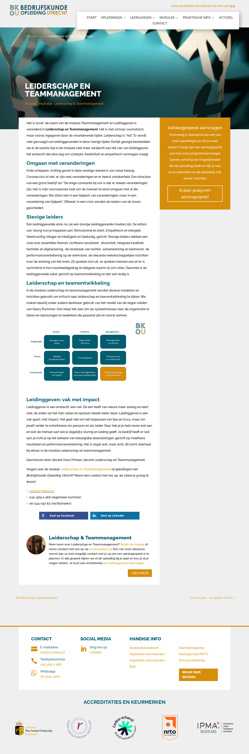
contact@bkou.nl (41, 491)
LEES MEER (140, 573)
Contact (160, 23)
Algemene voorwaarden (147, 654)
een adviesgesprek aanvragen (123, 563)
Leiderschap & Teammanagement (78, 103)
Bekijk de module (133, 544)
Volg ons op (98, 647)
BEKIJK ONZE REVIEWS (191, 675)
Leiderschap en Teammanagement (85, 469)
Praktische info (197, 17)
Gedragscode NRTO (193, 654)
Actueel (226, 17)
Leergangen (140, 17)
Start (92, 17)
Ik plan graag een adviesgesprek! (195, 193)
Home (28, 36)
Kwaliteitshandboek (144, 648)
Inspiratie (45, 103)
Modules (167, 17)
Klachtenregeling (191, 648)
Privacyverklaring (192, 660)
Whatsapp (47, 671)
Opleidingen (111, 17)
